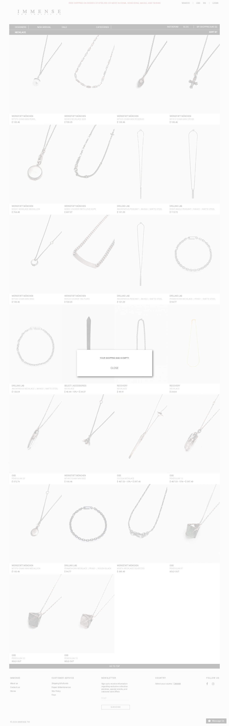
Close (115, 368)
